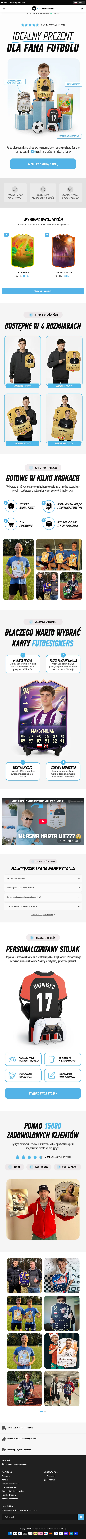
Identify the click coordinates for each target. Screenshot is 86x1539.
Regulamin (6, 1476)
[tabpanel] (22, 255)
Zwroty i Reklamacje (10, 1498)
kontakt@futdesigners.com (15, 1464)
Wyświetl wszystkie (43, 291)
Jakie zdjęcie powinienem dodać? (20, 888)
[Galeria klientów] (43, 1333)
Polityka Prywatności (10, 1483)
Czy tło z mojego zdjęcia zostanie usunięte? (24, 897)
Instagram (51, 1480)
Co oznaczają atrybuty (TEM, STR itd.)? (22, 906)
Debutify (63, 1529)
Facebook (51, 1476)
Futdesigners (35, 1529)
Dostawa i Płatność (10, 1487)
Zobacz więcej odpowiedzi (42, 914)
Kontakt (5, 1480)
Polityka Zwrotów (9, 1495)
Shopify (50, 1529)
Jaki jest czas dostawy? (16, 878)
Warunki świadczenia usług (13, 1491)
